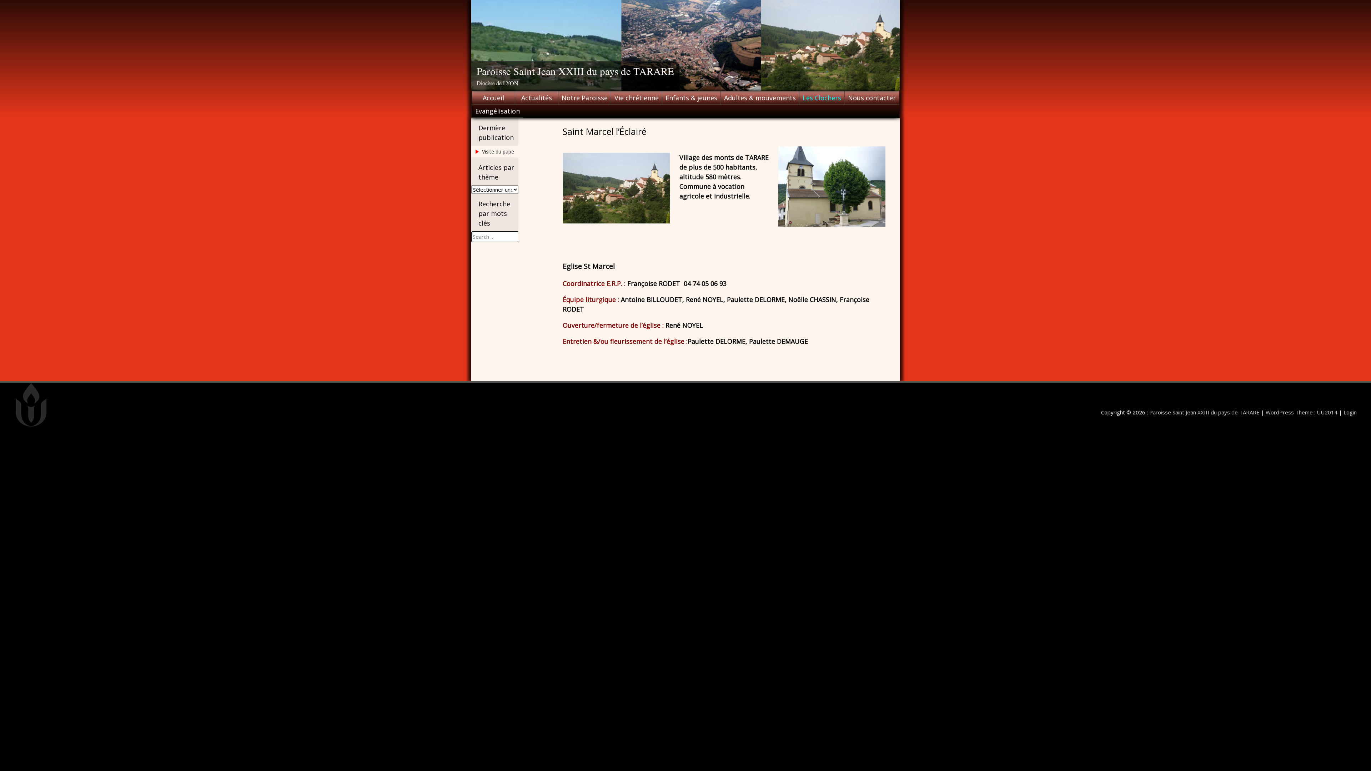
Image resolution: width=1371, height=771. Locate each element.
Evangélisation (497, 111)
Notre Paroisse (585, 98)
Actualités (536, 98)
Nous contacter (872, 98)
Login (1350, 412)
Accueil (493, 98)
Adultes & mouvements (760, 98)
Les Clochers (822, 98)
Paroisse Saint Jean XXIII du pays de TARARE (575, 71)
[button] (831, 186)
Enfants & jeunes (691, 98)
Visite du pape (498, 151)
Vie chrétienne (636, 98)
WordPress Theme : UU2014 (1301, 412)
